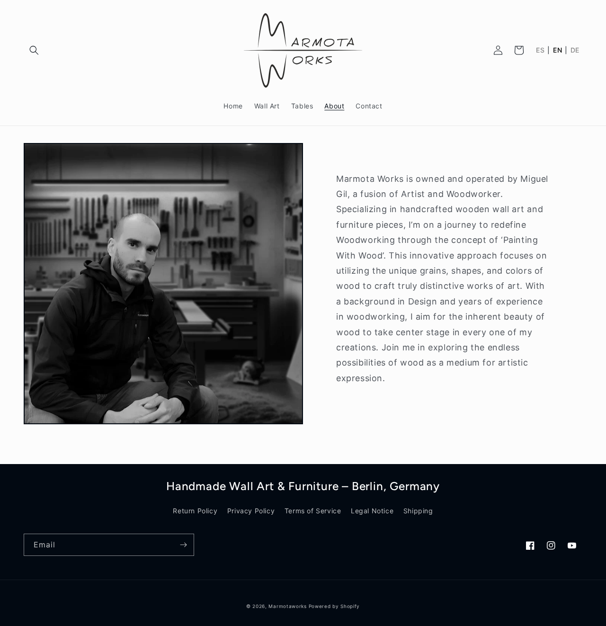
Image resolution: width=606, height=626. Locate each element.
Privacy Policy (251, 511)
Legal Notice (372, 511)
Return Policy (195, 511)
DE (574, 50)
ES (540, 50)
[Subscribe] (183, 545)
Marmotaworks (287, 606)
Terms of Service (313, 511)
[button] (34, 50)
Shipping (418, 511)
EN (557, 50)
